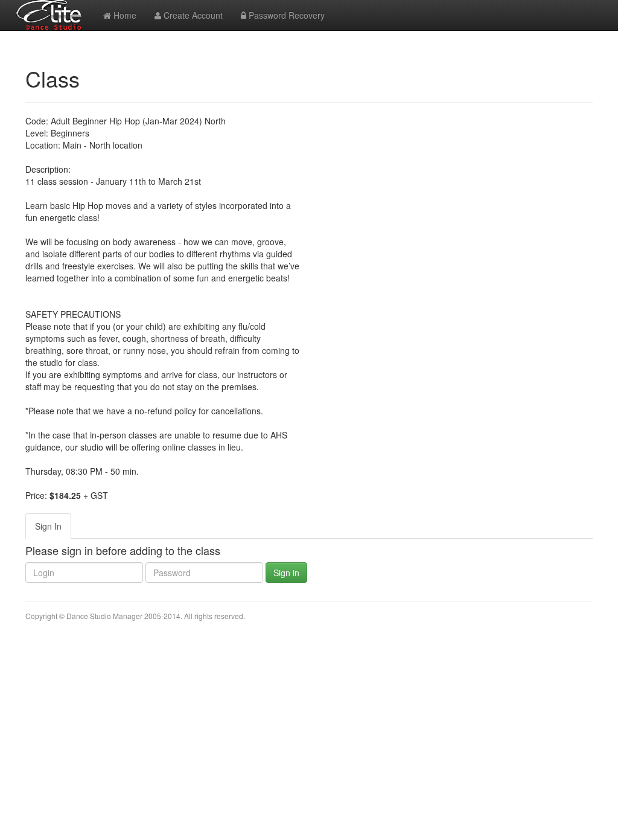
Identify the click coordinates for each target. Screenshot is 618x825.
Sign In (48, 526)
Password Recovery (285, 15)
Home (123, 15)
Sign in (286, 573)
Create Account (192, 15)
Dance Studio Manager (104, 616)
